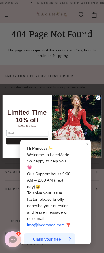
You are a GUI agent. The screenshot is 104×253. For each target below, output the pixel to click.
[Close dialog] (98, 98)
